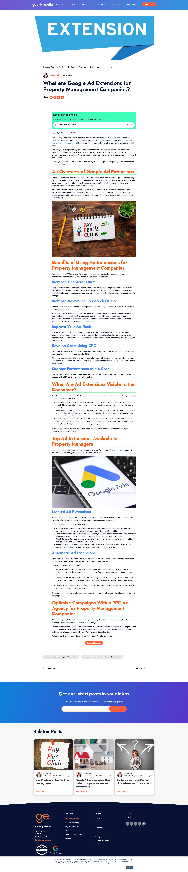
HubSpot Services (72, 819)
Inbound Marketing (72, 823)
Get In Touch (100, 833)
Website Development (73, 834)
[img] (128, 125)
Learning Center (130, 4)
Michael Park (55, 75)
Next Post (140, 668)
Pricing (97, 837)
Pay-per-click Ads (72, 827)
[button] (56, 125)
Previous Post (49, 668)
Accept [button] (130, 867)
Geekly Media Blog (66, 67)
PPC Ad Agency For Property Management (94, 67)
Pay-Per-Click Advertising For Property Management (102, 657)
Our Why (98, 819)
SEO (66, 831)
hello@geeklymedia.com (44, 840)
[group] (94, 125)
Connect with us (149, 4)
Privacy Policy (105, 863)
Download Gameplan (94, 643)
